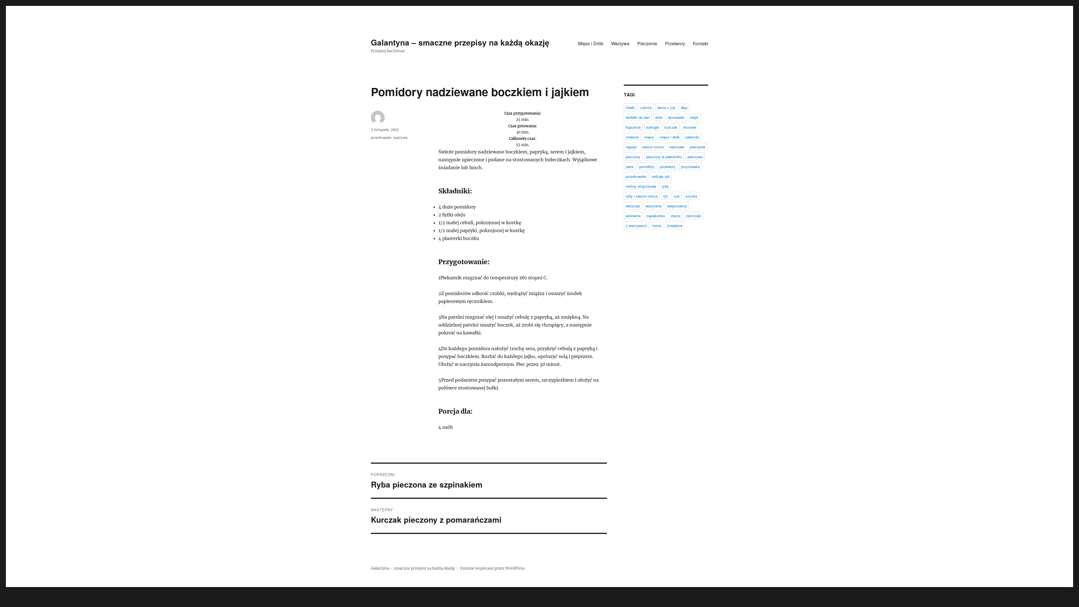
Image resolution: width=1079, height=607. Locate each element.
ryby (665, 186)
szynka (691, 196)
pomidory (646, 166)
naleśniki (692, 137)
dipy (684, 107)
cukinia (646, 107)
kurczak (671, 127)
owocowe (676, 147)
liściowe (689, 127)
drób (658, 117)
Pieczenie (647, 43)
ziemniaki (693, 215)
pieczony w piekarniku (664, 156)
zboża (675, 215)
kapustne (633, 127)
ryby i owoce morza (642, 196)
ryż (665, 196)
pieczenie (697, 147)
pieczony (633, 156)
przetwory (667, 166)
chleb (630, 107)
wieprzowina (677, 206)
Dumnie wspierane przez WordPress (492, 568)
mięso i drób (669, 137)
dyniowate (676, 117)
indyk (694, 117)
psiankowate (381, 137)
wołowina (633, 215)
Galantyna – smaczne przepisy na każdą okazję (460, 42)
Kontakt (700, 43)
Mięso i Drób (590, 43)
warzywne (653, 206)
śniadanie (675, 225)
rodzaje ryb (661, 176)
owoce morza (653, 147)
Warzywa (620, 43)
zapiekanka (655, 215)
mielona (632, 137)
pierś (630, 166)
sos (677, 196)
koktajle (652, 127)
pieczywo (695, 156)
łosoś (656, 225)
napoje (631, 147)
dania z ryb (666, 107)
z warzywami (636, 225)
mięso (649, 137)
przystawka (690, 166)
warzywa (400, 137)
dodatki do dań (638, 117)
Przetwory (675, 43)
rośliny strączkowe (641, 186)
